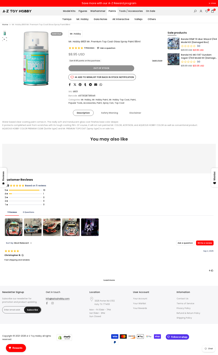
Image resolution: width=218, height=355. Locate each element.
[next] (58, 58)
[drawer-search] (195, 11)
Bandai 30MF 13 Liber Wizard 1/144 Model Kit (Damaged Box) (199, 41)
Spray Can (108, 102)
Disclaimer (135, 112)
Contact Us (182, 298)
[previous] (14, 58)
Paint (133, 99)
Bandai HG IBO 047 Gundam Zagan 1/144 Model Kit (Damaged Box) (199, 56)
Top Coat (119, 102)
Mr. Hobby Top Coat (119, 99)
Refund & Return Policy (188, 313)
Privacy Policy (184, 308)
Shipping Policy (184, 317)
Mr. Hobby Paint (100, 99)
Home (5, 24)
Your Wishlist (139, 303)
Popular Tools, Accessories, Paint (85, 102)
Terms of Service (185, 303)
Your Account (140, 298)
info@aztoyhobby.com (58, 298)
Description (83, 112)
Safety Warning (109, 112)
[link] (173, 43)
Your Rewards (140, 308)
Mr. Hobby (75, 33)
